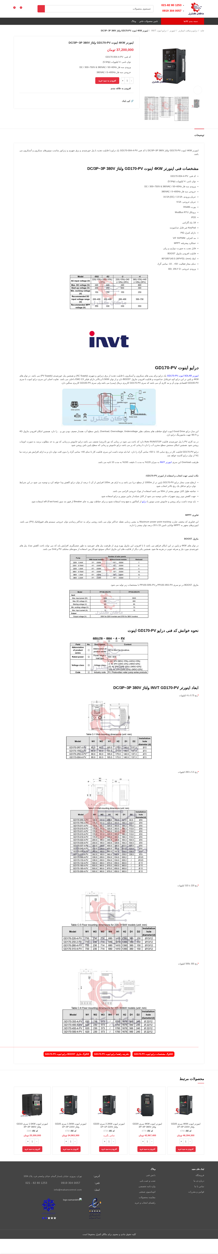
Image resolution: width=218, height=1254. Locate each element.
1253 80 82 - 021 (36, 1183)
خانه (202, 30)
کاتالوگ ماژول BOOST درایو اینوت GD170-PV (67, 1054)
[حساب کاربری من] (28, 9)
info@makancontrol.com (68, 1189)
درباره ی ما (199, 1180)
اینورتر (172, 30)
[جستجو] (41, 8)
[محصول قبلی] (21, 30)
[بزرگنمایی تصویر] (198, 90)
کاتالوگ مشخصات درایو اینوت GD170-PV (153, 1054)
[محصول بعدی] (15, 30)
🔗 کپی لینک (128, 101)
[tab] (199, 133)
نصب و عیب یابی (147, 1180)
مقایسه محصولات (147, 1197)
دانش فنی (150, 1175)
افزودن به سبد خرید (107, 80)
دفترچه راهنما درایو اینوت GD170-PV (111, 1054)
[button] (186, 1149)
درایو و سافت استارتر (187, 30)
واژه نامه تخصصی (147, 1186)
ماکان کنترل (101, 1234)
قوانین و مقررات (196, 1191)
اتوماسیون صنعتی (147, 1191)
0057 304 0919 (70, 1183)
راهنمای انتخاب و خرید (145, 1202)
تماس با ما (199, 1186)
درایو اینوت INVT (159, 30)
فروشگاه (200, 1175)
